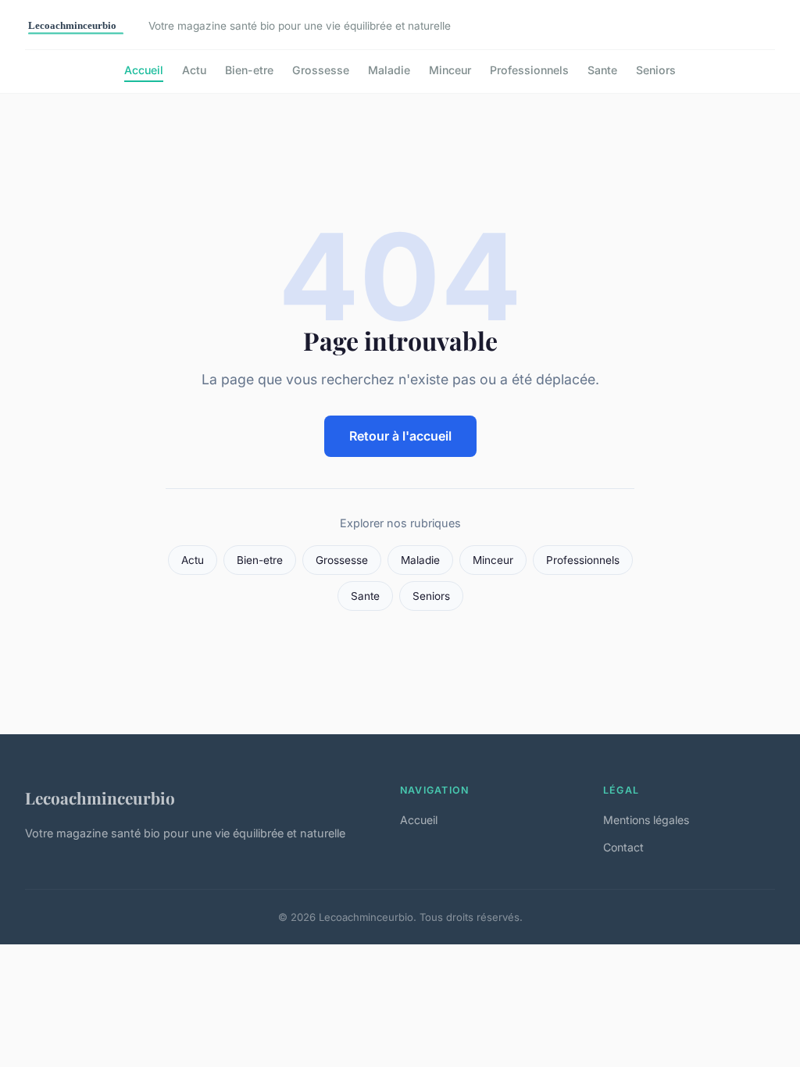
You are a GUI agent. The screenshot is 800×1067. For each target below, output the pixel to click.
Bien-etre (249, 70)
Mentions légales (646, 819)
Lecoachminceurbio (100, 797)
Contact (623, 847)
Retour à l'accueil (400, 436)
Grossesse (320, 70)
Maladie (389, 70)
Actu (194, 70)
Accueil (143, 70)
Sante (602, 70)
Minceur (450, 70)
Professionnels (529, 70)
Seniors (656, 70)
